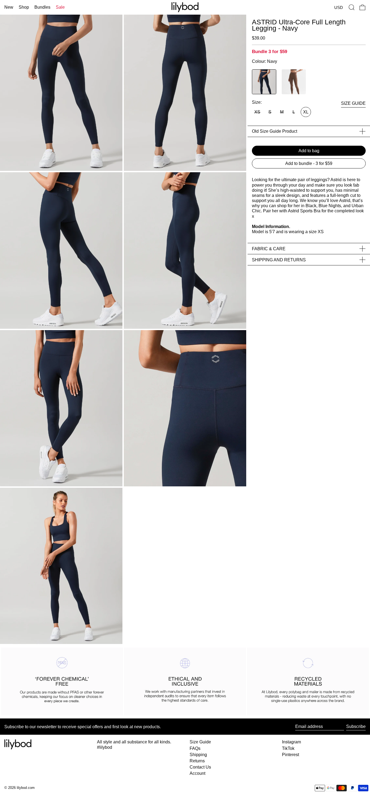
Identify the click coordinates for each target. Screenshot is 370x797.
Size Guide (200, 742)
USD (338, 7)
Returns (197, 761)
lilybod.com (26, 788)
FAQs (195, 748)
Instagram (291, 742)
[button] (351, 7)
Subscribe (356, 726)
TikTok (288, 748)
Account (197, 773)
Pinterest (290, 754)
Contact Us (200, 767)
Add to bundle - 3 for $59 (308, 163)
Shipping (198, 754)
